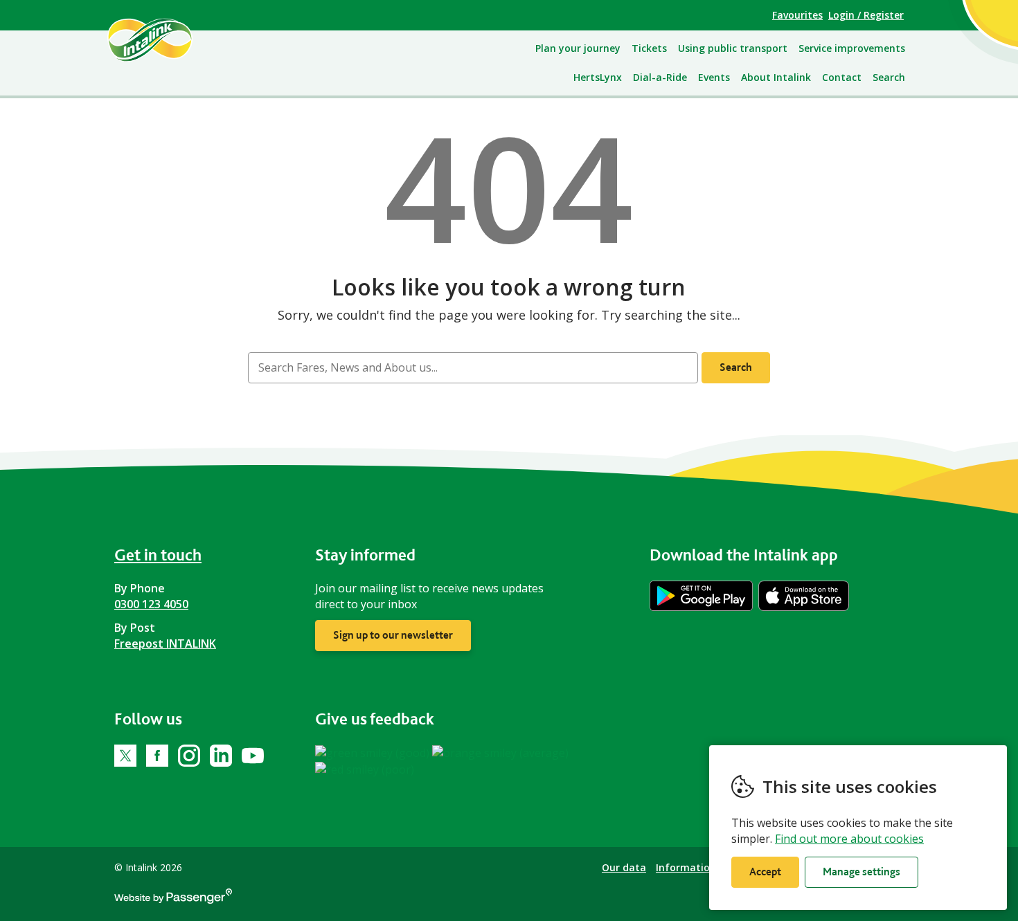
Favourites (797, 14)
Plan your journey (577, 48)
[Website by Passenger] (173, 899)
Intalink (165, 39)
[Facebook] (157, 756)
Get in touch (158, 555)
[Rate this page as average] (500, 752)
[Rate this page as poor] (364, 768)
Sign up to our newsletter (393, 634)
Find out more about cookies (849, 838)
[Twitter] (125, 756)
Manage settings (861, 871)
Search (889, 77)
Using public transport (732, 48)
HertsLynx (597, 77)
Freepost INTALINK (165, 643)
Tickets (649, 48)
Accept (765, 871)
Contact (841, 77)
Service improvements (851, 48)
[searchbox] (472, 367)
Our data (624, 867)
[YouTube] (253, 756)
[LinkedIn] (221, 756)
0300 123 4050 (151, 604)
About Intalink (776, 77)
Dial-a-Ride (660, 77)
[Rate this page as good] (373, 752)
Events (714, 77)
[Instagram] (189, 756)
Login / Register (866, 14)
